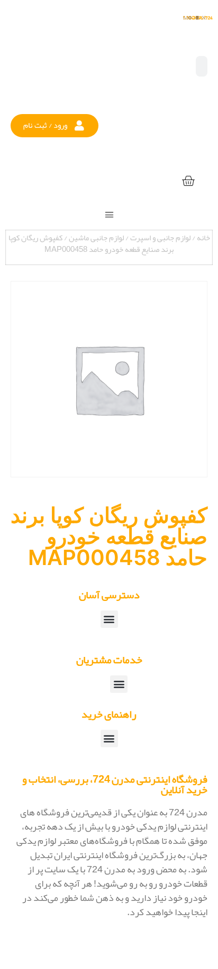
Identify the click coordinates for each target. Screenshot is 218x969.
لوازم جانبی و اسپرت (160, 238)
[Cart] (188, 181)
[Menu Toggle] (109, 214)
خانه (203, 238)
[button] (54, 125)
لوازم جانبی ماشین (96, 238)
